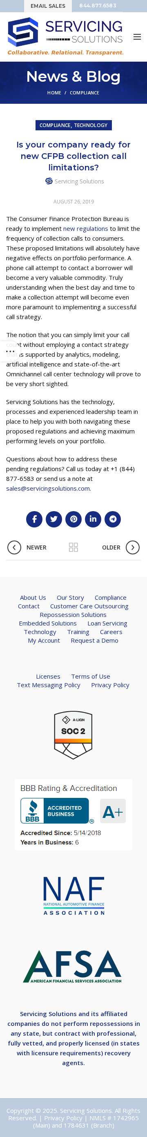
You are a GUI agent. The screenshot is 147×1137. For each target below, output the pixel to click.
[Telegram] (113, 519)
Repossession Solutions (73, 614)
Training (78, 632)
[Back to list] (73, 547)
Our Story (70, 597)
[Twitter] (54, 519)
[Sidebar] (10, 351)
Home (54, 92)
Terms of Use (90, 676)
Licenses (48, 676)
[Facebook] (34, 519)
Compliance (85, 92)
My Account (44, 640)
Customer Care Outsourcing (89, 606)
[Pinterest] (73, 519)
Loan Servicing (107, 623)
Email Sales (48, 6)
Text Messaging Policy (48, 685)
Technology (91, 125)
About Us (33, 597)
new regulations (85, 228)
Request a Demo (94, 640)
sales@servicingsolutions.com (48, 488)
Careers (111, 632)
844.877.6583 (97, 5)
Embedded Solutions (48, 623)
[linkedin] (93, 519)
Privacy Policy (110, 685)
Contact (29, 606)
